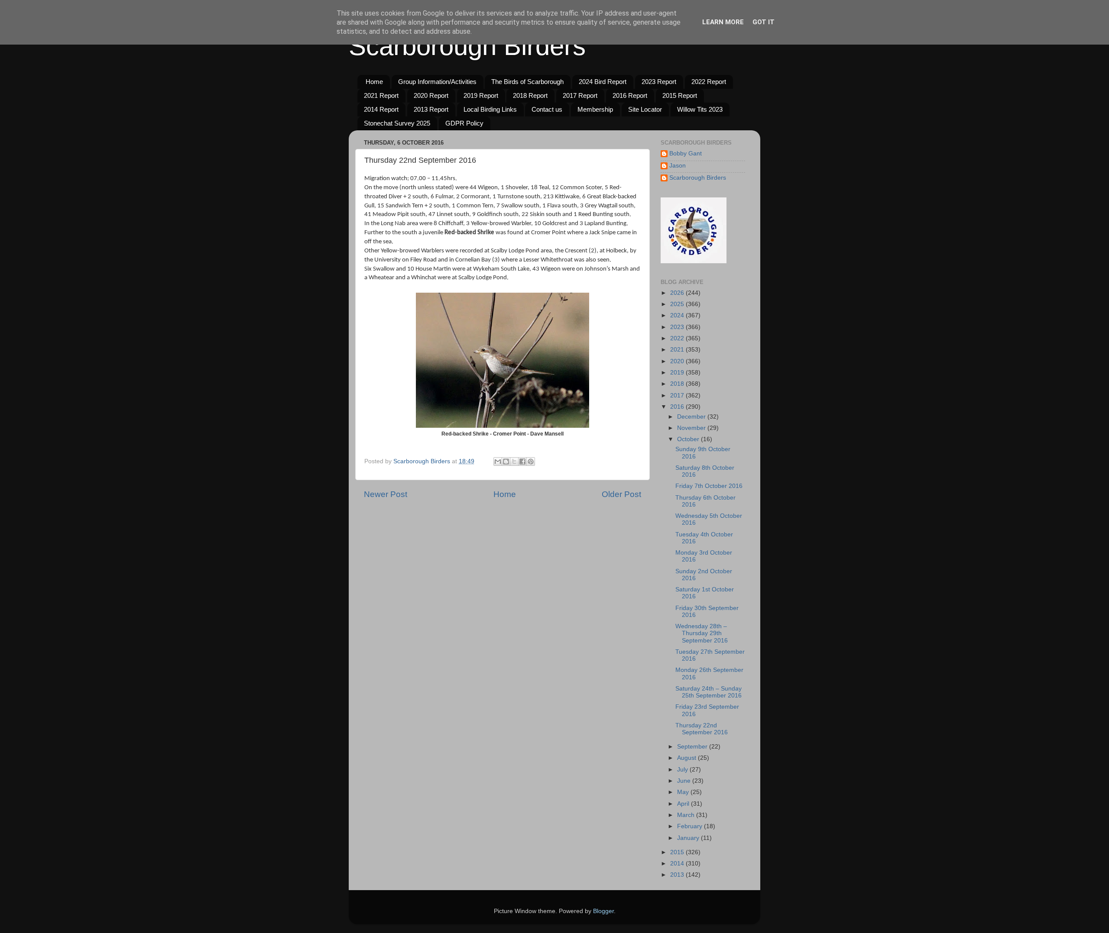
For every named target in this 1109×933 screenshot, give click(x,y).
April (684, 804)
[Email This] (497, 461)
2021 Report (381, 95)
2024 (678, 315)
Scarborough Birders (467, 46)
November (692, 428)
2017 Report (580, 95)
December (692, 416)
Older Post (621, 494)
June (684, 781)
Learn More (723, 22)
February (690, 826)
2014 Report (381, 109)
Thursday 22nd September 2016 (701, 729)
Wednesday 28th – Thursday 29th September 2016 (701, 633)
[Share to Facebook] (522, 461)
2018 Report (530, 95)
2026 (678, 293)
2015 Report (679, 95)
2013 (678, 875)
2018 (678, 384)
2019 (678, 372)
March (686, 815)
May (684, 792)
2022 (678, 338)
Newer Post (385, 494)
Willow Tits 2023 (700, 109)
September (693, 746)
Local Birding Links (490, 109)
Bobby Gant (685, 153)
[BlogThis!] (506, 461)
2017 (678, 395)
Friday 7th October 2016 (709, 486)
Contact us (547, 109)
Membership (595, 109)
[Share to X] (514, 461)
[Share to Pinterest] (530, 461)
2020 (678, 361)
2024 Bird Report (602, 81)
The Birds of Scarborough (527, 81)
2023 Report (659, 81)
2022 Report (708, 81)
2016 (678, 407)
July (683, 769)
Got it (763, 22)
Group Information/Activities (437, 81)
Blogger (603, 911)
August (687, 758)
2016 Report (630, 95)
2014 (678, 863)
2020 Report (431, 95)
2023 (678, 327)
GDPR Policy (464, 123)
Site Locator (645, 109)
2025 (678, 304)
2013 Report (431, 109)
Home (374, 81)
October (689, 439)
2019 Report (481, 95)
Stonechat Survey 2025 (397, 123)
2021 (678, 349)
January (689, 838)
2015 (678, 852)
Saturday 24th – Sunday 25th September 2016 (708, 692)
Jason (677, 165)
